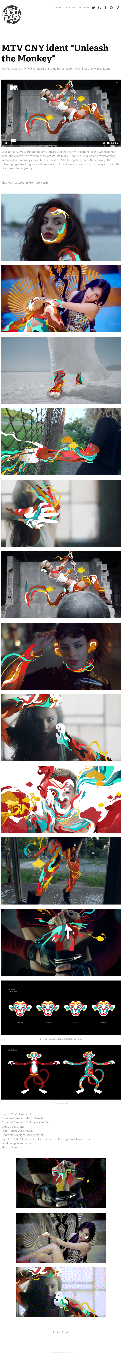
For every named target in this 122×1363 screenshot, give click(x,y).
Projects (84, 7)
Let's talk (70, 7)
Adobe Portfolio (66, 1352)
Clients (57, 7)
